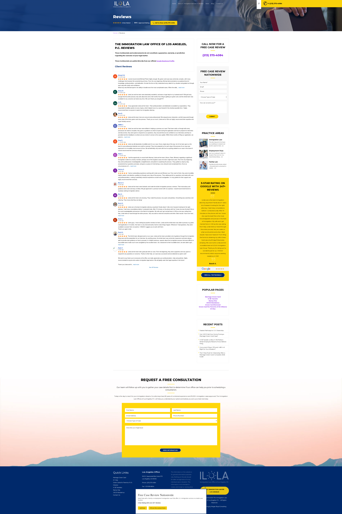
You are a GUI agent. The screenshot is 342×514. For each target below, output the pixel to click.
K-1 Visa (115, 480)
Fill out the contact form (157, 508)
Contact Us (116, 495)
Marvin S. (121, 183)
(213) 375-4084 (213, 55)
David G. (120, 232)
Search (259, 3)
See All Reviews (153, 267)
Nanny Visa (213, 301)
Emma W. (121, 91)
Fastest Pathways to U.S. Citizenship (212, 330)
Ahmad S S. (121, 75)
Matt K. (120, 194)
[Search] (267, 4)
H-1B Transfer (213, 299)
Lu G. (119, 102)
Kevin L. (120, 219)
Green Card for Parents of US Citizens (213, 307)
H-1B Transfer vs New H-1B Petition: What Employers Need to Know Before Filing (213, 341)
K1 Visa (212, 309)
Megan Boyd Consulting (218, 506)
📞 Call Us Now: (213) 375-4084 (164, 23)
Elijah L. (120, 154)
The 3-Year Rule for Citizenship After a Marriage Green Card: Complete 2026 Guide (212, 355)
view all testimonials (212, 275)
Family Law (213, 162)
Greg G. (120, 140)
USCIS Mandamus (212, 303)
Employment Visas (216, 151)
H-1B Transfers (117, 487)
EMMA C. (121, 125)
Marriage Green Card (213, 297)
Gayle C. (120, 248)
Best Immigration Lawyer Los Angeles (214, 491)
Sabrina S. (121, 169)
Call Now (142, 508)
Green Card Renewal (213, 305)
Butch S (120, 203)
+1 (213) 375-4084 (275, 4)
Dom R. (120, 113)
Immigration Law (215, 140)
